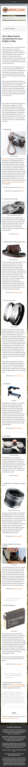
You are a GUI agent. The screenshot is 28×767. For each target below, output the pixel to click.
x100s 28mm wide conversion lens (17, 697)
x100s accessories (6, 698)
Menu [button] (15, 2)
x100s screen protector (18, 701)
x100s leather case (12, 700)
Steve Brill (18, 686)
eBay (22, 191)
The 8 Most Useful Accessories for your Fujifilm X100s (12, 39)
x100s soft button (6, 702)
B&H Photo (16, 292)
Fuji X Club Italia (16, 684)
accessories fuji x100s (13, 693)
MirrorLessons (14, 10)
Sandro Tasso (10, 686)
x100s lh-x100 (21, 700)
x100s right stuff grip (7, 701)
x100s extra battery (15, 698)
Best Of (9, 692)
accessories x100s (13, 694)
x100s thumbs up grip (16, 702)
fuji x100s (7, 697)
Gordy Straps (5, 159)
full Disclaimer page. (19, 750)
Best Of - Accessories (17, 692)
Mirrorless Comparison (7, 718)
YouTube (16, 718)
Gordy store (22, 187)
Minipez (23, 684)
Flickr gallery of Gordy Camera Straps (13, 182)
